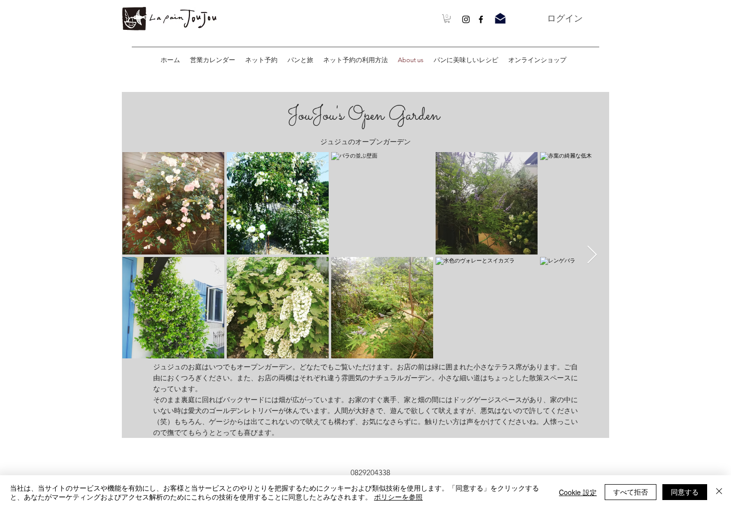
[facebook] (481, 19)
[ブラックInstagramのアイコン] (466, 19)
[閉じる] (719, 492)
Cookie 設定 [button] (578, 492)
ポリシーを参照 (398, 497)
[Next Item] (592, 255)
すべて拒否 (630, 492)
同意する (685, 492)
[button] (447, 18)
